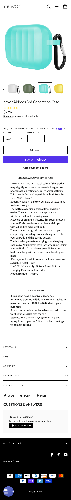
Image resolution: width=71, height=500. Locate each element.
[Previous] (5, 89)
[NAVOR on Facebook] (52, 454)
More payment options (35, 167)
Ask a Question (23, 425)
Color (7, 132)
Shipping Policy (13, 375)
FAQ (5, 356)
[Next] (65, 89)
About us (9, 366)
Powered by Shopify (11, 461)
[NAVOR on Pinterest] (59, 454)
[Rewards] (8, 491)
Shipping (8, 116)
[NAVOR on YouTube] (66, 454)
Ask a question (13, 385)
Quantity (33, 132)
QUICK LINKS (12, 443)
